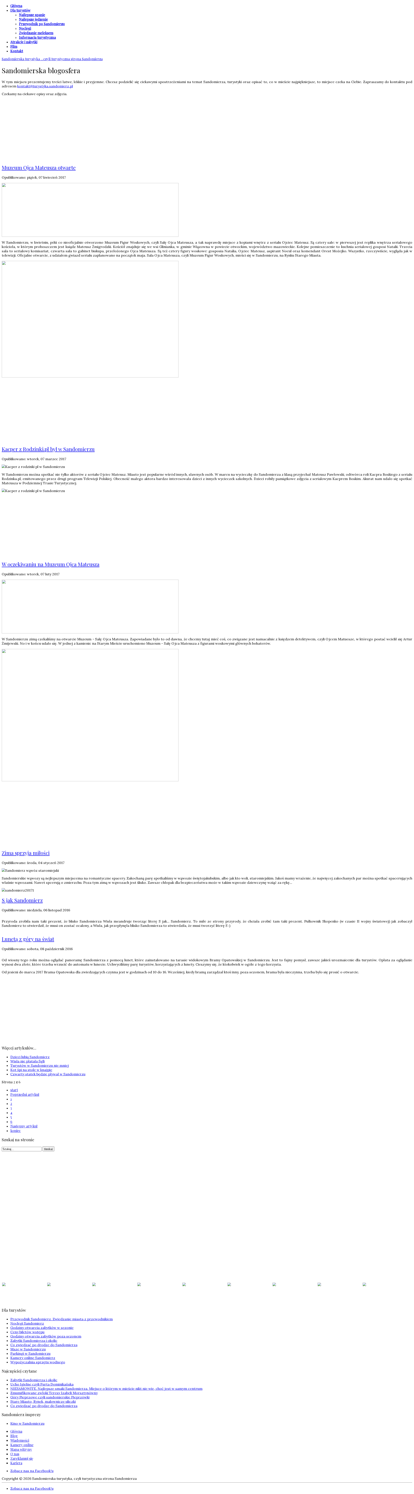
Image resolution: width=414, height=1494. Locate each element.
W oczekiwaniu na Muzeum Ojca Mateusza (50, 564)
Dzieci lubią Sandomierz (30, 1057)
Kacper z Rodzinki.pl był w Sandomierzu (48, 449)
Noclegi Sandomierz (27, 1323)
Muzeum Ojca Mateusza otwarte (39, 167)
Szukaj (48, 1149)
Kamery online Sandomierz (32, 1358)
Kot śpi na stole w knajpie (31, 1070)
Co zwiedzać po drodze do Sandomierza (43, 1345)
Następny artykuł (24, 1126)
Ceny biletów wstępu (27, 1332)
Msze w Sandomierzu (28, 1349)
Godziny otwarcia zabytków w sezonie (42, 1327)
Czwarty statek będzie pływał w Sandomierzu (47, 1074)
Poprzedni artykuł (24, 1094)
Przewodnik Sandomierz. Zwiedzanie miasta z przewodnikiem (61, 1319)
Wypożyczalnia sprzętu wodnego (37, 1362)
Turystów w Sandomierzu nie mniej (39, 1065)
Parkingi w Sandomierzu (30, 1353)
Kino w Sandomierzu (27, 1423)
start (14, 1090)
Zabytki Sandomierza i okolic (33, 1340)
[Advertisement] (207, 129)
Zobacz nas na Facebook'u (31, 1471)
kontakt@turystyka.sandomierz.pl (45, 86)
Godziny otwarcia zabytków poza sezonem (45, 1336)
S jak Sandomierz (22, 900)
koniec (15, 1130)
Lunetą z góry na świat (28, 938)
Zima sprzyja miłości (26, 852)
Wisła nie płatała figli (27, 1061)
